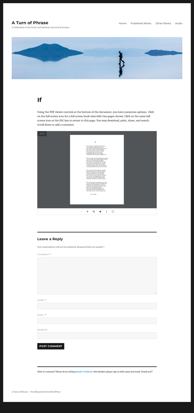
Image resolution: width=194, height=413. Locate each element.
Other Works (163, 23)
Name (41, 300)
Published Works (141, 23)
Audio (178, 23)
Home (122, 23)
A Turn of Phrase (30, 22)
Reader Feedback (84, 371)
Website (42, 330)
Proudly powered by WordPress (46, 392)
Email (41, 315)
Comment (44, 254)
